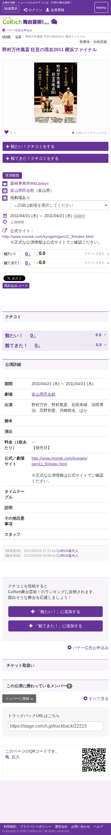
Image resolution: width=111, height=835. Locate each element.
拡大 (16, 757)
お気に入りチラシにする (91, 132)
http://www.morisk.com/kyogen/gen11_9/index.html (47, 236)
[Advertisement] (55, 803)
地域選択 (11, 9)
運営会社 (61, 826)
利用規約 (10, 826)
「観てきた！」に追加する (58, 626)
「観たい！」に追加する (58, 611)
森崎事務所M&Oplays (29, 183)
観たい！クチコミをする (33, 146)
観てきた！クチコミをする (35, 158)
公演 (18, 36)
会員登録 (57, 10)
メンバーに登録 (17, 699)
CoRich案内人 (68, 551)
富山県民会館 (22, 190)
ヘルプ (98, 826)
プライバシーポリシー (35, 826)
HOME (6, 36)
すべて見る (99, 698)
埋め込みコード (16, 286)
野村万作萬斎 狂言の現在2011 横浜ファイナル (49, 49)
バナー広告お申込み (19, 30)
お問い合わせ (80, 826)
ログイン (35, 10)
